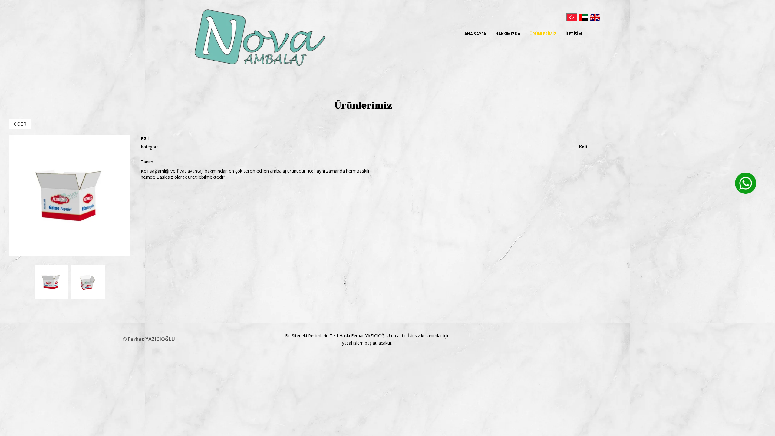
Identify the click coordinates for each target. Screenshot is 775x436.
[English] (595, 17)
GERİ (22, 124)
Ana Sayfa (475, 33)
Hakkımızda (507, 33)
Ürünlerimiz (542, 33)
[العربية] (583, 17)
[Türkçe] (572, 17)
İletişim (574, 33)
